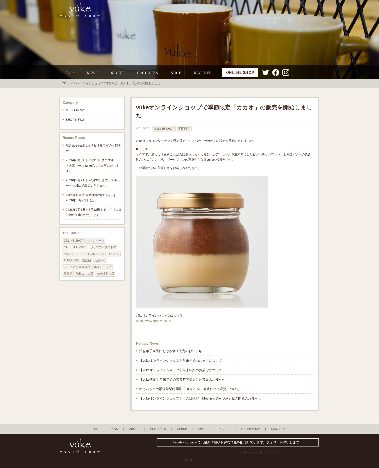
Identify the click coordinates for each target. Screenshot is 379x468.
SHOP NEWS (75, 119)
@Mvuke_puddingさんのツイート (264, 452)
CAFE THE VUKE (75, 247)
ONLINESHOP (250, 428)
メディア (69, 267)
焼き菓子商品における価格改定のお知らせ (170, 351)
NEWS (92, 73)
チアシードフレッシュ (90, 254)
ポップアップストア (103, 247)
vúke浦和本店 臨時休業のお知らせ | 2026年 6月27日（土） (90, 197)
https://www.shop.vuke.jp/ (153, 320)
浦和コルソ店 (84, 273)
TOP (70, 73)
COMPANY (278, 428)
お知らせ (100, 260)
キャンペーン (95, 240)
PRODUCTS (147, 73)
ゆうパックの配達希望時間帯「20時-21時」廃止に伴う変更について (189, 389)
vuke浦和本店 (105, 273)
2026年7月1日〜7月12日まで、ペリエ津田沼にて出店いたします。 (94, 212)
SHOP (176, 73)
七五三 (68, 254)
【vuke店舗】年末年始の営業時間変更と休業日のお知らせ (182, 379)
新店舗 (86, 260)
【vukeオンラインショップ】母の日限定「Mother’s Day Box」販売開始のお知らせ (200, 398)
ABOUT (118, 73)
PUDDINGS (71, 260)
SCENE (182, 428)
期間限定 (184, 128)
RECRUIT (202, 73)
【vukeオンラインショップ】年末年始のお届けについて (180, 360)
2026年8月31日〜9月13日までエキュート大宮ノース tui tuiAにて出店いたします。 (93, 165)
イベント (113, 254)
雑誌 (96, 267)
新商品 (68, 273)
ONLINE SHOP (164, 128)
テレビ (107, 267)
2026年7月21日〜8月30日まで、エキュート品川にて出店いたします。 (93, 182)
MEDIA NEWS (75, 110)
